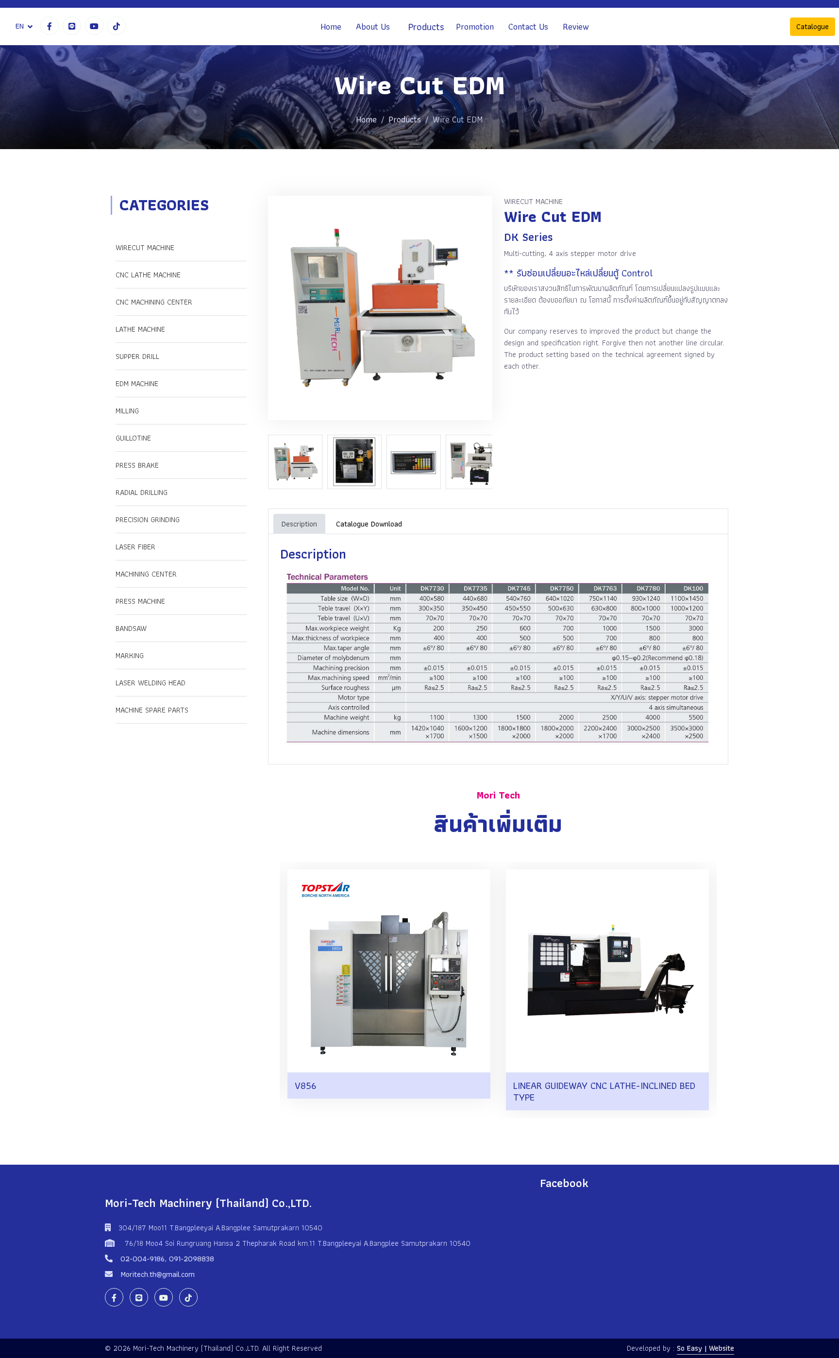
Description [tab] (299, 524)
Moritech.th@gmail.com (157, 1274)
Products (426, 26)
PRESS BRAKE (137, 465)
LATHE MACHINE (140, 329)
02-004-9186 (142, 1259)
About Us (373, 26)
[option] (297, 462)
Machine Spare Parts (152, 710)
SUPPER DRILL (137, 356)
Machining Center (146, 574)
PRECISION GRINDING (148, 519)
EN (20, 26)
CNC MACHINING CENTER (154, 302)
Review (576, 26)
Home (330, 26)
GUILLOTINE (133, 438)
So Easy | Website (705, 1348)
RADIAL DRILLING (142, 492)
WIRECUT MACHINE (145, 247)
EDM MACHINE (137, 383)
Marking (130, 655)
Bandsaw (131, 628)
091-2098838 (191, 1259)
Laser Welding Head (150, 683)
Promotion (475, 26)
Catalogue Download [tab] (369, 524)
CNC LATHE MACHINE (148, 275)
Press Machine (140, 601)
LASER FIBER (135, 547)
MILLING (127, 411)
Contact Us (528, 26)
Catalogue (812, 26)
